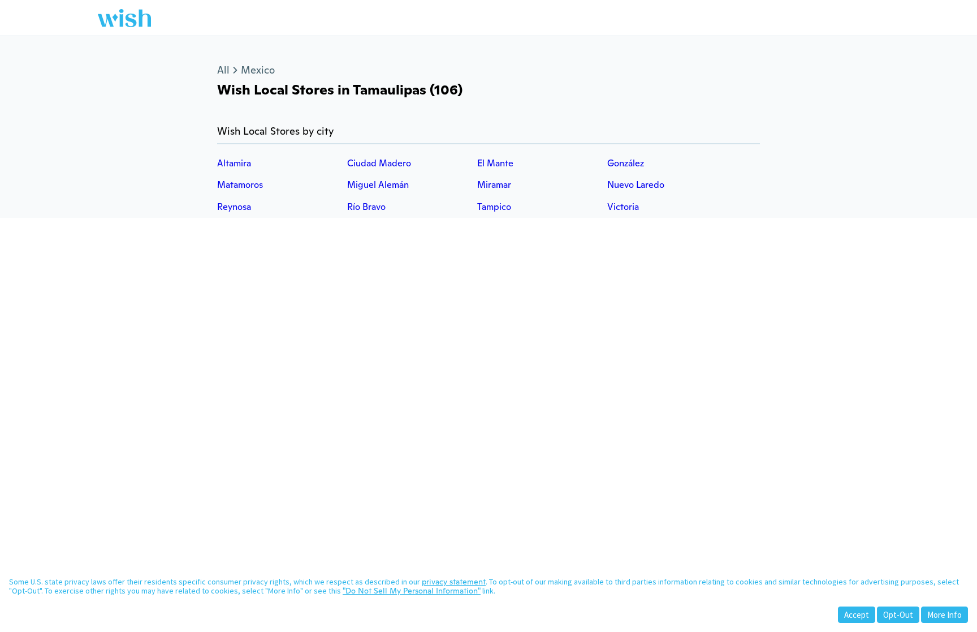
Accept (856, 614)
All (223, 69)
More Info (944, 614)
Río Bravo (366, 207)
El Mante (495, 163)
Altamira (234, 163)
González (625, 163)
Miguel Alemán (378, 185)
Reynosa (234, 207)
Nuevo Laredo (635, 185)
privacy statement (454, 582)
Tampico (494, 207)
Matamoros (240, 185)
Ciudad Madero (379, 163)
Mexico (258, 69)
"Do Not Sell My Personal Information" (412, 591)
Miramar (494, 185)
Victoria (623, 207)
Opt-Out (898, 614)
